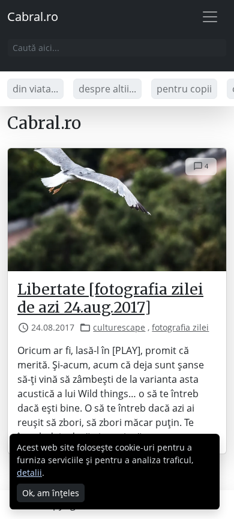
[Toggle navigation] (210, 17)
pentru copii (184, 88)
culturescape (119, 327)
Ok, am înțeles (50, 493)
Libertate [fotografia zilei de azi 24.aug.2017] (110, 298)
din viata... (35, 88)
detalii (29, 472)
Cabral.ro (32, 16)
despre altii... (107, 88)
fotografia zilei (180, 327)
